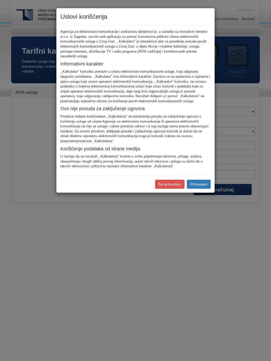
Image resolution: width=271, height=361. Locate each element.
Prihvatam (198, 184)
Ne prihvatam (170, 184)
